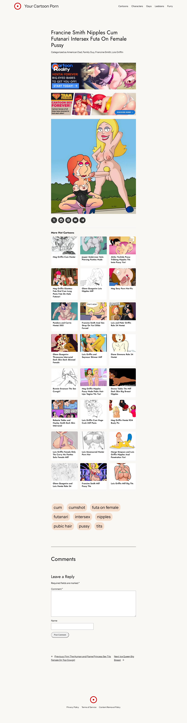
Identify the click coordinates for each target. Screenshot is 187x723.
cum (58, 507)
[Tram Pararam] (93, 114)
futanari (61, 516)
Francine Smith (103, 52)
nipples (104, 516)
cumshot (77, 507)
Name (54, 620)
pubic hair (63, 526)
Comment (57, 589)
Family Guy (88, 52)
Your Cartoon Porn (41, 6)
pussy (84, 526)
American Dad (74, 52)
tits (99, 526)
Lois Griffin (117, 52)
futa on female (105, 507)
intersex (82, 516)
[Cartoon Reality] (93, 88)
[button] (54, 220)
